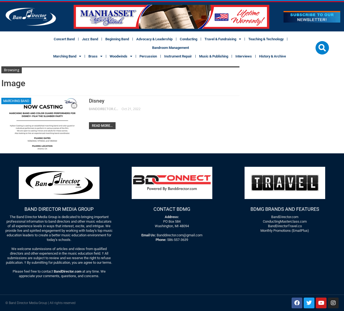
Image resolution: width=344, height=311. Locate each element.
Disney (96, 101)
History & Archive (272, 56)
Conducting (188, 39)
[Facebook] (297, 303)
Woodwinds (118, 56)
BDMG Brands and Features (284, 209)
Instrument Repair (178, 56)
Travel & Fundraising (220, 39)
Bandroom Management (170, 48)
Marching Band (64, 56)
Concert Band (64, 39)
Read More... (102, 126)
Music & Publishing (213, 56)
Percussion (148, 56)
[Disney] (41, 123)
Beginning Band (117, 39)
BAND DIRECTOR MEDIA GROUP (59, 209)
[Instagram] (333, 303)
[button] (322, 48)
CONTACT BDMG (171, 209)
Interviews (243, 56)
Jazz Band (90, 39)
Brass (93, 56)
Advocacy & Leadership (154, 39)
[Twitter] (309, 303)
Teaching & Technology (266, 39)
